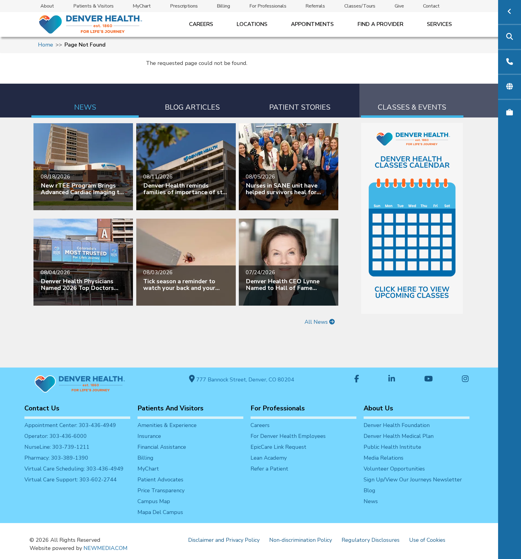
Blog (369, 490)
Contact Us (41, 408)
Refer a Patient (269, 468)
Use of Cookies (427, 540)
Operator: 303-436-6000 (55, 436)
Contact (431, 6)
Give (399, 6)
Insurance (149, 436)
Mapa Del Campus (160, 512)
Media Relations (383, 457)
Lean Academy (269, 457)
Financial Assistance (161, 447)
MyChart (142, 6)
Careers (201, 24)
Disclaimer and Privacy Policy (224, 540)
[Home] (90, 24)
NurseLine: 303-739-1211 (57, 447)
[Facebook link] (357, 379)
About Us (378, 408)
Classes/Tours (359, 6)
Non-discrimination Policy (300, 540)
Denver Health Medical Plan (399, 436)
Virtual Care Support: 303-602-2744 (70, 479)
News (371, 501)
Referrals (315, 6)
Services (439, 24)
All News (317, 322)
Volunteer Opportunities (394, 468)
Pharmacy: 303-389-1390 (56, 457)
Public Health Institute (392, 447)
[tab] (85, 101)
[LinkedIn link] (391, 379)
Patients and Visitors (170, 408)
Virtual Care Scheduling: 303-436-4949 (74, 468)
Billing (223, 6)
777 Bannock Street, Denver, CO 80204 (244, 379)
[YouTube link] (428, 379)
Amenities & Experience (167, 425)
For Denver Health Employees (288, 436)
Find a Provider (380, 24)
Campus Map (153, 501)
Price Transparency (161, 490)
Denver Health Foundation (397, 425)
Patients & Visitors (93, 6)
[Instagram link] (465, 379)
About (47, 6)
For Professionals (267, 6)
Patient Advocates (160, 479)
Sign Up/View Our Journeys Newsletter (413, 479)
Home (45, 44)
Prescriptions (184, 6)
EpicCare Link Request (278, 447)
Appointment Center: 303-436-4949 (70, 425)
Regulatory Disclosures (370, 540)
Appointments (312, 24)
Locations (252, 24)
